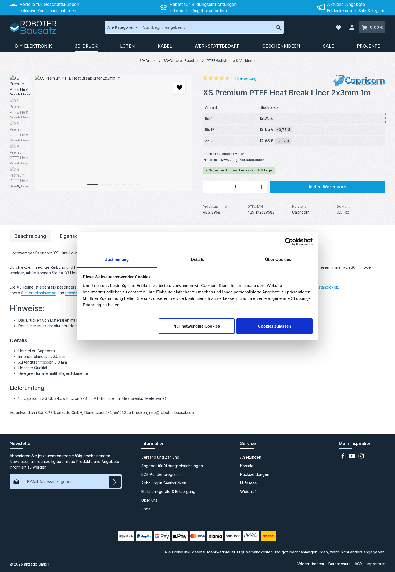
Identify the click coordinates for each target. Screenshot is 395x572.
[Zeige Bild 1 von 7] (92, 184)
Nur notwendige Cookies (196, 326)
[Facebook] (343, 457)
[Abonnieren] (115, 482)
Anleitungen (250, 457)
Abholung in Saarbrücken (163, 483)
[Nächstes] (20, 186)
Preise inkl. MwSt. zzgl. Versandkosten (233, 160)
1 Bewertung (246, 78)
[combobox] (206, 27)
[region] (101, 133)
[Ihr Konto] (352, 27)
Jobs (145, 508)
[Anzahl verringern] (208, 187)
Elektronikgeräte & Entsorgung (168, 491)
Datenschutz (339, 564)
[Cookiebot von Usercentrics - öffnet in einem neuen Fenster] (289, 242)
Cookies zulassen (274, 326)
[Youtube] (352, 457)
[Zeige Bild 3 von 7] (110, 184)
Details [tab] (197, 259)
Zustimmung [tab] (117, 259)
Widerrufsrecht (310, 564)
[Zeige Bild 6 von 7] (131, 184)
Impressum (376, 564)
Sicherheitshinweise (38, 292)
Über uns (149, 500)
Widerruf (248, 491)
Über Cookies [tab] (278, 259)
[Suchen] (278, 27)
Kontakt (246, 465)
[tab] (30, 236)
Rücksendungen (254, 474)
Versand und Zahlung (160, 457)
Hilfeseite (248, 483)
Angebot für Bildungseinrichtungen (172, 465)
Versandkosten (259, 552)
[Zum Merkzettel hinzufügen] (179, 88)
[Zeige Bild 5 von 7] (124, 184)
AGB (358, 564)
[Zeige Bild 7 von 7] (138, 184)
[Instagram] (361, 457)
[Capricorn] (358, 80)
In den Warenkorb (327, 186)
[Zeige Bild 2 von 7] (103, 184)
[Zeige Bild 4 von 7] (117, 184)
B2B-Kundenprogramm (161, 474)
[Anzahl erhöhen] (261, 187)
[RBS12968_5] (113, 133)
